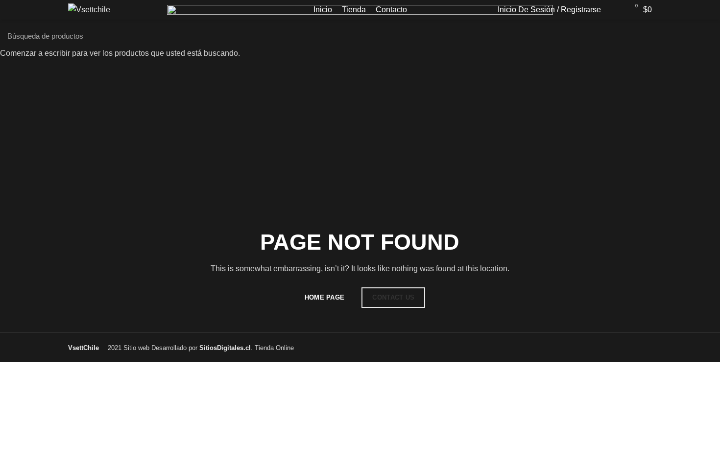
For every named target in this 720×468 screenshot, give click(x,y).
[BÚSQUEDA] (707, 35)
